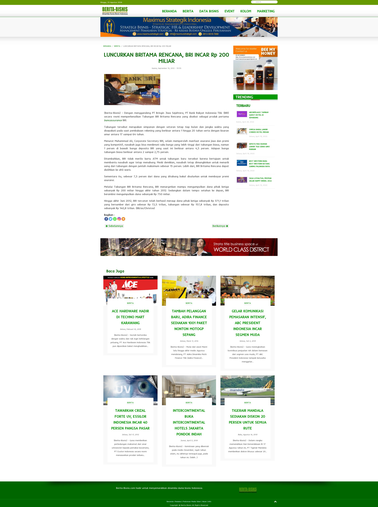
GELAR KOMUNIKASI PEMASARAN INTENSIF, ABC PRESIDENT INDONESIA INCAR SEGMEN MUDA (247, 323)
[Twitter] (110, 219)
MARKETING (266, 11)
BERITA (188, 11)
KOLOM (245, 11)
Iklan (204, 501)
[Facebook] (106, 219)
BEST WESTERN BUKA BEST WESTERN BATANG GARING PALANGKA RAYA (259, 163)
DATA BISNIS (209, 11)
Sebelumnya (115, 225)
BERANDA (169, 11)
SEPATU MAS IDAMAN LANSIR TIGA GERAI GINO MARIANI (259, 146)
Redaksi (178, 501)
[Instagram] (119, 219)
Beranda (170, 501)
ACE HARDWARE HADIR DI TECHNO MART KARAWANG (130, 317)
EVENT (229, 11)
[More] (123, 219)
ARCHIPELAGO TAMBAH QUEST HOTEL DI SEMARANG (258, 115)
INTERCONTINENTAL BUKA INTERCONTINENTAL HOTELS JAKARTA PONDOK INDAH (189, 422)
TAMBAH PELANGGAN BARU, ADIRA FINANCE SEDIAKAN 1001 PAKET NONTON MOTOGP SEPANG (189, 323)
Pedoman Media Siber (192, 501)
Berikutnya (219, 225)
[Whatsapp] (115, 219)
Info (209, 501)
